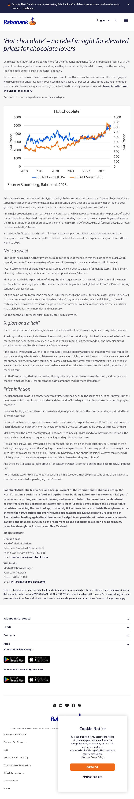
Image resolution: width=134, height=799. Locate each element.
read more (28, 8)
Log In (101, 20)
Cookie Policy (97, 757)
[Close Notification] (129, 4)
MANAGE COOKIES (92, 777)
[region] (92, 754)
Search (117, 20)
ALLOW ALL (92, 767)
